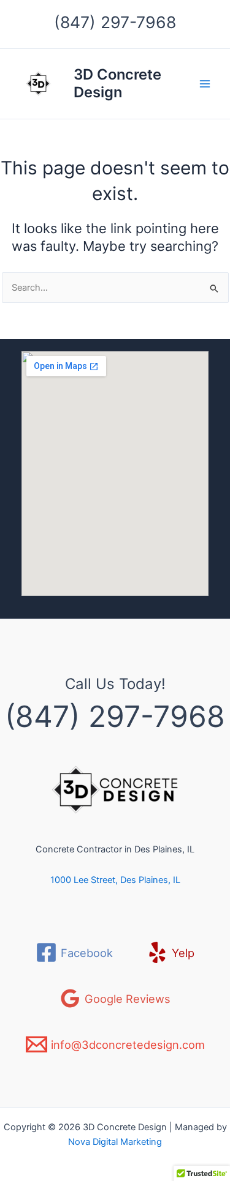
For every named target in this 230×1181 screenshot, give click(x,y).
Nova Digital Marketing (115, 1141)
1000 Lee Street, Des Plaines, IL (115, 879)
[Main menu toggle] (205, 84)
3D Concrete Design (117, 82)
